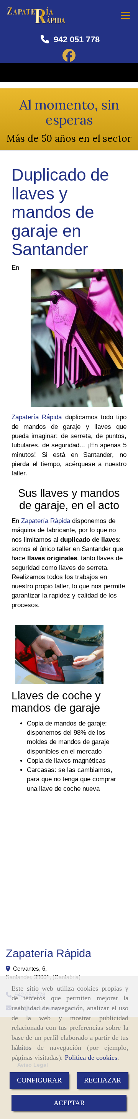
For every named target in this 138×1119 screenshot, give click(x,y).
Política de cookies (91, 1057)
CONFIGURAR (39, 1080)
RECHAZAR (102, 1080)
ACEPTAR (69, 1103)
